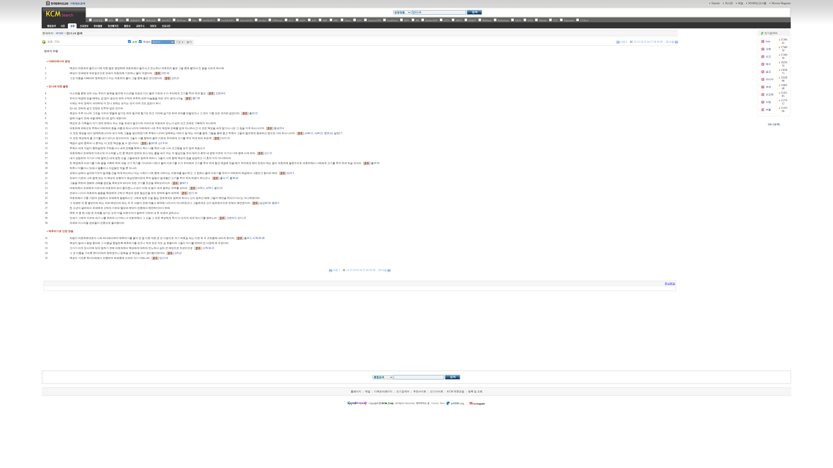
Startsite (716, 3)
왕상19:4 (279, 128)
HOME (60, 33)
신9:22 (175, 78)
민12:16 (163, 258)
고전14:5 (231, 217)
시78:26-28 (258, 238)
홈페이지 (356, 391)
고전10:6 (220, 93)
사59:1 (209, 188)
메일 (740, 3)
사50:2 (200, 188)
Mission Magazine (781, 3)
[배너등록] (774, 124)
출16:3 (247, 238)
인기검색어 (402, 391)
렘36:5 (275, 203)
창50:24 (328, 133)
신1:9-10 (162, 143)
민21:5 (290, 173)
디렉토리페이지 (383, 391)
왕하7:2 (184, 183)
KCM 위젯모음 (455, 391)
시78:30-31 (208, 248)
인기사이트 (436, 391)
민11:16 (193, 193)
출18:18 (152, 143)
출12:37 (224, 178)
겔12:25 (218, 188)
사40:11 (309, 133)
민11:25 (242, 217)
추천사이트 (419, 391)
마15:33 (225, 138)
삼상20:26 (265, 203)
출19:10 (375, 163)
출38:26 (234, 178)
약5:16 (165, 73)
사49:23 (318, 133)
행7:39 (196, 98)
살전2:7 (338, 133)
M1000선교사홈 (757, 3)
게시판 (729, 3)
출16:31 (253, 113)
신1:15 (268, 153)
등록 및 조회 (475, 391)
